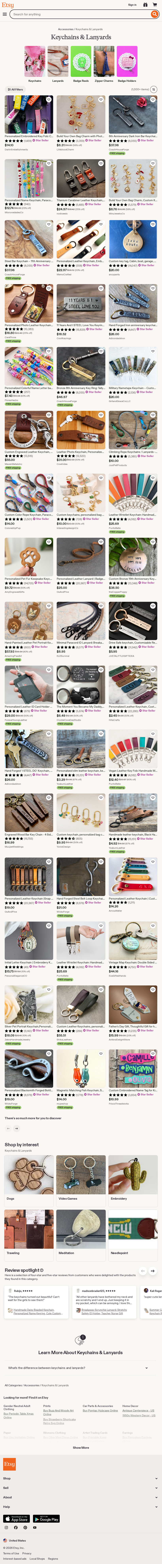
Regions (53, 1558)
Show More (81, 1448)
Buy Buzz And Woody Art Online (58, 1412)
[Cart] (155, 4)
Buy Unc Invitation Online (19, 1437)
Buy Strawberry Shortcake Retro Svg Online (59, 1421)
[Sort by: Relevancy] (153, 89)
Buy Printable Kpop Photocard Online (94, 1439)
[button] (14, 1540)
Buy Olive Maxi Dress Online (60, 1437)
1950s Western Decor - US (138, 1415)
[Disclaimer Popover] (42, 1269)
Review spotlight (22, 1270)
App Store (16, 1519)
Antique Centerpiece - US (138, 1410)
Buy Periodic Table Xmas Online (19, 1415)
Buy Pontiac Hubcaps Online (100, 1410)
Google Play (46, 1519)
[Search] (155, 14)
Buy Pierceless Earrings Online (137, 1439)
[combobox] (79, 14)
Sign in (132, 4)
